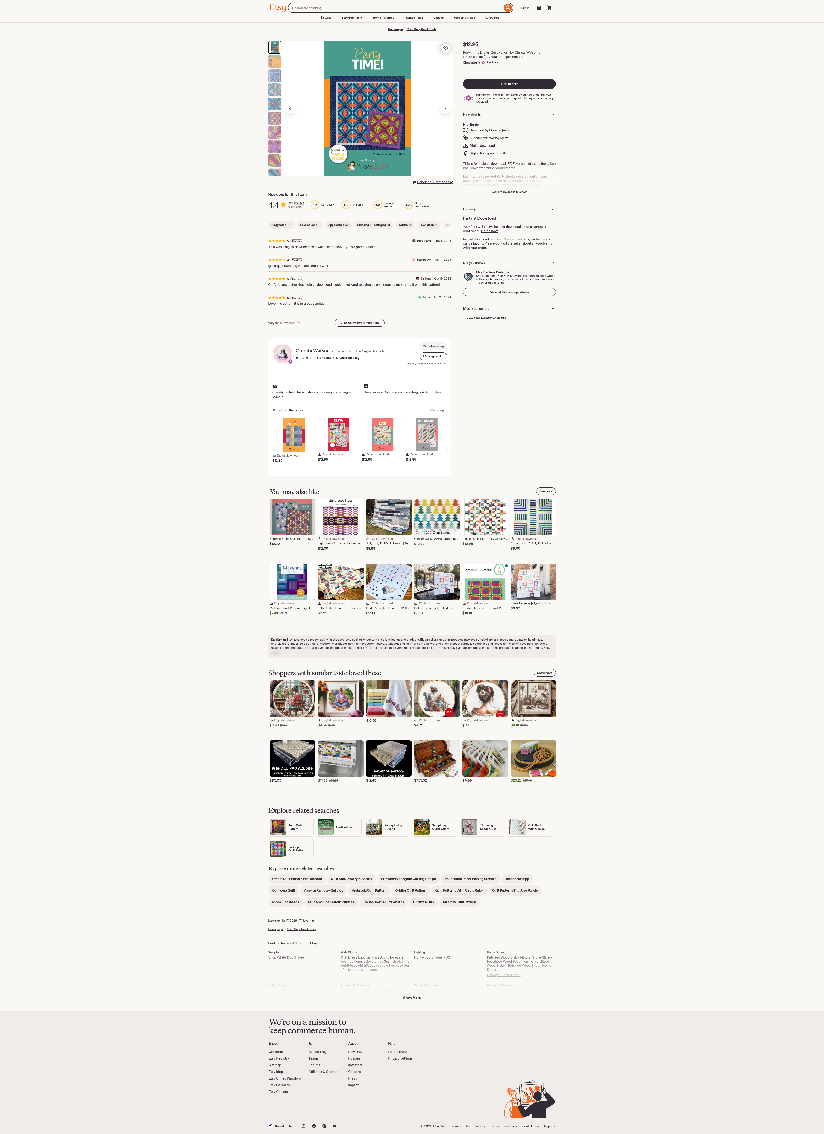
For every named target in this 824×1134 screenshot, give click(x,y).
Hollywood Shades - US (432, 957)
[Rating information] (297, 358)
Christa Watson (312, 351)
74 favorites (307, 920)
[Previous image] (290, 108)
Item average (296, 202)
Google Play (315, 1106)
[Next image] (445, 108)
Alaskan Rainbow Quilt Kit (325, 892)
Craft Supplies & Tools (421, 29)
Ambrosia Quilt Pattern (371, 892)
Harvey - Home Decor (504, 975)
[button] (433, 356)
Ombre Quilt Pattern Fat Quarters (299, 880)
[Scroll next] (451, 225)
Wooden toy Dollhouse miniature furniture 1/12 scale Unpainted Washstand (446, 992)
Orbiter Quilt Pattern (412, 892)
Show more (545, 672)
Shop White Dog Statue (286, 957)
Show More (412, 998)
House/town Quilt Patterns (385, 903)
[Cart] (549, 8)
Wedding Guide (464, 17)
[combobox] (395, 8)
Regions (549, 1126)
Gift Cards (492, 17)
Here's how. (489, 231)
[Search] (508, 8)
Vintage (438, 17)
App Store (283, 1106)
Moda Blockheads (287, 903)
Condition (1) (429, 225)
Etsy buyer (424, 240)
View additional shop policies (509, 292)
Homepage (395, 29)
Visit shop (437, 410)
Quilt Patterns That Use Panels (517, 892)
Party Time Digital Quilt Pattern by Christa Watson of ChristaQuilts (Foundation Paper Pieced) (502, 54)
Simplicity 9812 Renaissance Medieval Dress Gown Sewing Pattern (521, 992)
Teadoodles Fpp (519, 880)
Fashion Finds (413, 17)
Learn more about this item (509, 192)
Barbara (425, 278)
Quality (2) (405, 225)
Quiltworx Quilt (285, 892)
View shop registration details (486, 317)
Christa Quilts (425, 903)
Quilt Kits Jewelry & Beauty (353, 880)
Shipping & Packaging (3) (373, 225)
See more (546, 491)
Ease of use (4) (309, 225)
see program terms (491, 282)
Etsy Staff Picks (352, 17)
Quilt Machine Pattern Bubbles (333, 903)
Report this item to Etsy (435, 182)
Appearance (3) (338, 225)
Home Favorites (383, 17)
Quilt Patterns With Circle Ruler (461, 892)
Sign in (524, 7)
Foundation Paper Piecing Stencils (472, 880)
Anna (426, 297)
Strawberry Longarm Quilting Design (410, 880)
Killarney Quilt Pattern (461, 903)
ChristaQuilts (472, 62)
